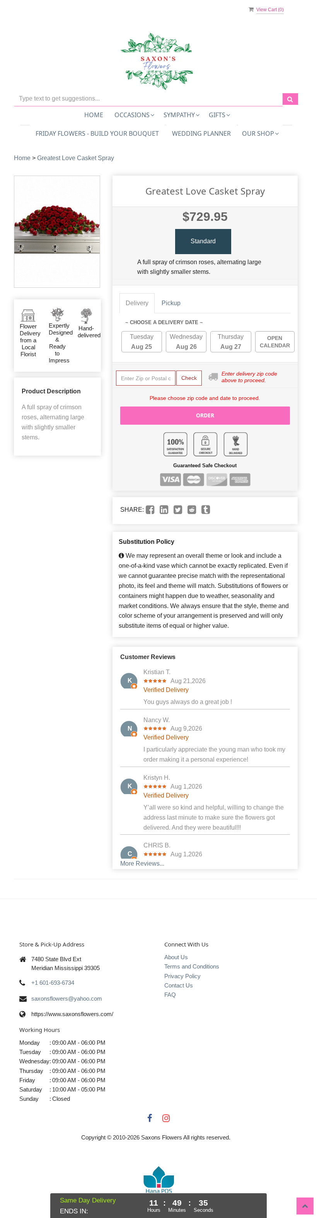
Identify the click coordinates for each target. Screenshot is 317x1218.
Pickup (171, 303)
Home (93, 115)
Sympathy (179, 115)
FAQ (170, 994)
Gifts (217, 115)
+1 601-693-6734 (52, 982)
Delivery (137, 303)
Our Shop (258, 133)
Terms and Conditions (191, 966)
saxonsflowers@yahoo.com (66, 998)
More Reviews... (142, 863)
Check (189, 378)
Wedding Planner (201, 133)
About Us (176, 957)
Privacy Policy (182, 976)
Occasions (132, 115)
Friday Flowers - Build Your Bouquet (97, 133)
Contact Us (178, 985)
